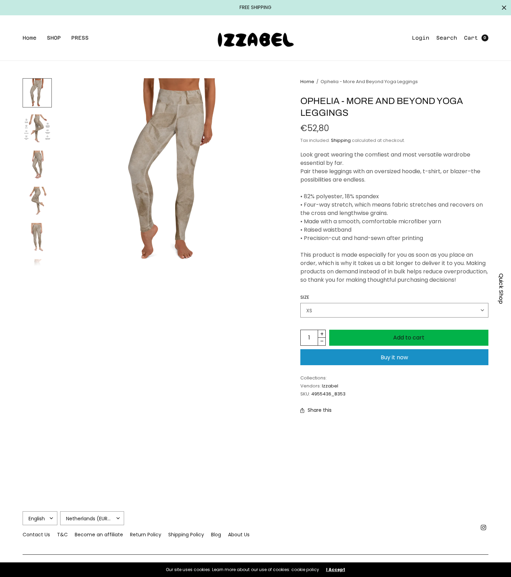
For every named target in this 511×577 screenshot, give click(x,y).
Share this (320, 410)
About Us (239, 534)
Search (446, 38)
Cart (471, 38)
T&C (62, 534)
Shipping (341, 140)
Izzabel (330, 386)
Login (420, 38)
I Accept (335, 570)
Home (29, 38)
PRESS (80, 38)
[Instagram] (483, 527)
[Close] (504, 8)
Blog (216, 534)
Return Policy (145, 534)
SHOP (54, 38)
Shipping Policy (186, 534)
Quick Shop (501, 288)
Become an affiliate (99, 534)
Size (304, 297)
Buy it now (394, 357)
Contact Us (36, 534)
